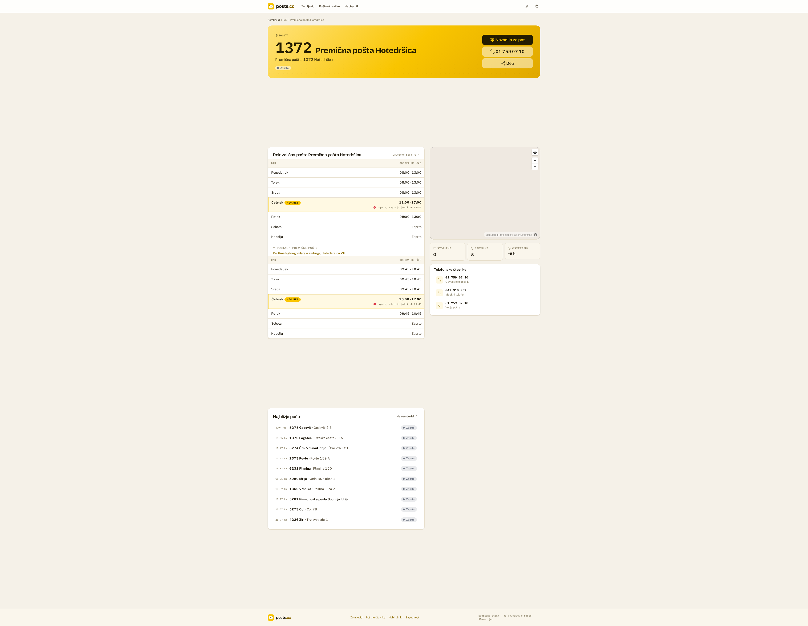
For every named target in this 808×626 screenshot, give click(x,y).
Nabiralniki (351, 6)
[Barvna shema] (527, 6)
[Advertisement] (394, 112)
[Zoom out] (535, 167)
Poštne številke (329, 6)
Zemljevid (308, 6)
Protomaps (504, 234)
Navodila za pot (510, 39)
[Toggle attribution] (535, 234)
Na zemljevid (405, 416)
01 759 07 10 (510, 51)
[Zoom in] (535, 160)
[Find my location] (535, 152)
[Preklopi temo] (537, 6)
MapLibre (491, 234)
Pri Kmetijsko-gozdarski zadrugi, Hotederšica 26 (309, 253)
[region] (485, 193)
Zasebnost (412, 617)
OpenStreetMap (523, 234)
